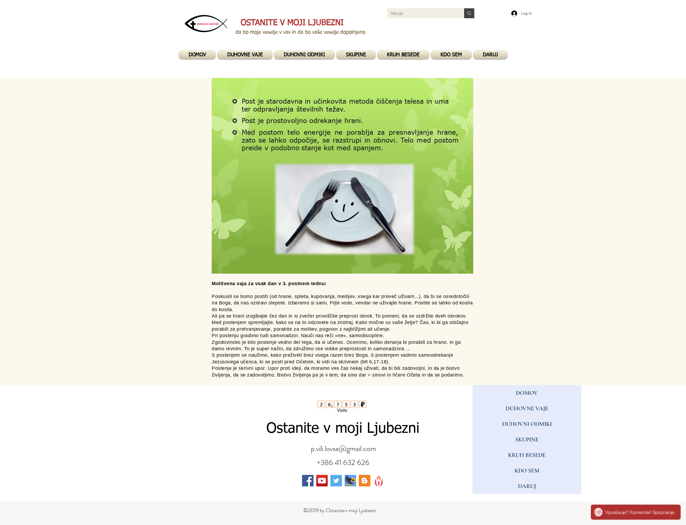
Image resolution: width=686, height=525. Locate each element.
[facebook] (308, 480)
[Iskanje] (469, 13)
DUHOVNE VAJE (527, 408)
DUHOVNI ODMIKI (527, 423)
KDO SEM (526, 470)
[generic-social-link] (350, 480)
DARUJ (527, 486)
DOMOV (527, 392)
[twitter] (336, 480)
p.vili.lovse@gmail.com (343, 448)
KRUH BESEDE (527, 455)
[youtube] (322, 480)
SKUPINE (527, 439)
